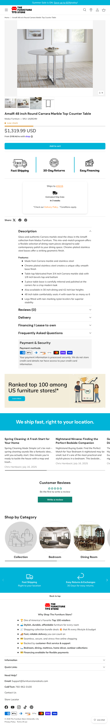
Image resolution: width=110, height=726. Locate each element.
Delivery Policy (51, 207)
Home (7, 17)
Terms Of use (22, 722)
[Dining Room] (89, 538)
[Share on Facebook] (20, 220)
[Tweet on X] (14, 220)
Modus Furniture (12, 118)
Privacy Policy (10, 722)
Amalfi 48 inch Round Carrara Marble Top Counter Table (34, 17)
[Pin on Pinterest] (26, 220)
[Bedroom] (55, 538)
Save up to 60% (62, 2)
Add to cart (55, 146)
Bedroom (55, 557)
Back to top (55, 596)
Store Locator (12, 699)
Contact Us (10, 692)
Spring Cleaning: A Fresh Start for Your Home (27, 441)
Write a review (55, 499)
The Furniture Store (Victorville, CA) (25, 719)
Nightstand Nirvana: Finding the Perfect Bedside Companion (77, 441)
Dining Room (89, 557)
